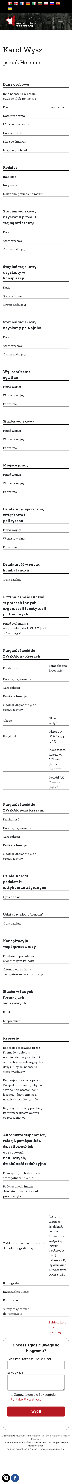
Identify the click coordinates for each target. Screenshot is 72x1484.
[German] (28, 3)
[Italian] (34, 3)
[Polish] (46, 3)
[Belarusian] (10, 3)
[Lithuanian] (40, 3)
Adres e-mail (43, 1358)
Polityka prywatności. (18, 1449)
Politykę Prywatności (26, 1399)
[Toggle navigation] (60, 21)
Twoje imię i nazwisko (20, 1358)
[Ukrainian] (10, 8)
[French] (22, 3)
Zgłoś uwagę (15, 1372)
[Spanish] (58, 3)
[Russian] (52, 3)
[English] (16, 3)
